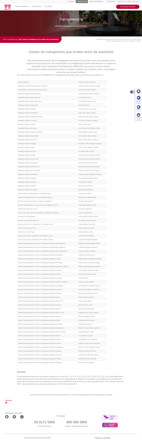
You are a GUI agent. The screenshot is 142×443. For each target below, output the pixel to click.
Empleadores (37, 6)
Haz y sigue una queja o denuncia (138, 102)
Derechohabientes (22, 6)
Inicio (5, 39)
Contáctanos (111, 1)
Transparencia (81, 1)
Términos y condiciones (103, 438)
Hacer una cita (138, 110)
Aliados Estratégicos (95, 1)
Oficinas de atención (138, 118)
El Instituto (48, 6)
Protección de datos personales (128, 1)
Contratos (71, 1)
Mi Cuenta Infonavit (127, 7)
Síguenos (8, 400)
